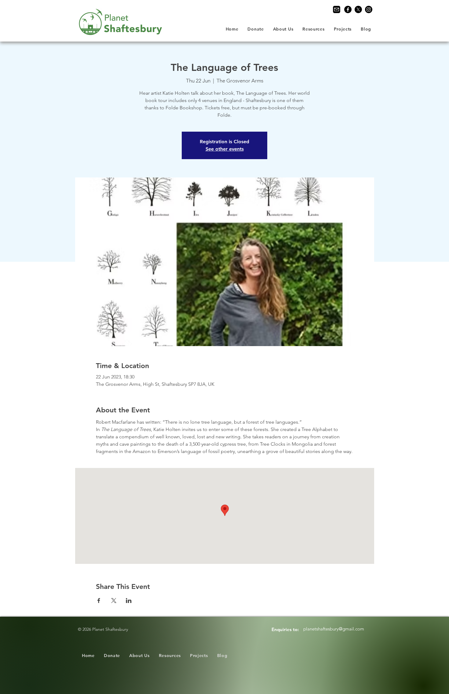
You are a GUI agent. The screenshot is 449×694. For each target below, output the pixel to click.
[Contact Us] (336, 9)
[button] (283, 29)
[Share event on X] (114, 600)
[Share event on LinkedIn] (129, 600)
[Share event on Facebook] (99, 600)
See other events (225, 149)
